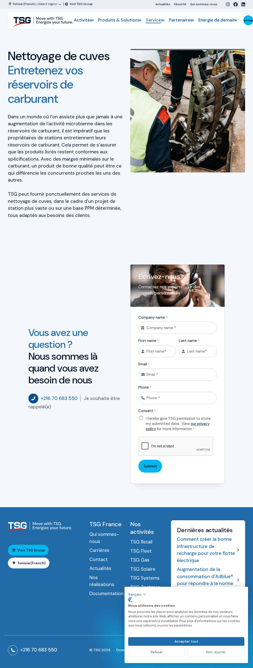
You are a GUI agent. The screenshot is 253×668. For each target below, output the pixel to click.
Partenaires (180, 20)
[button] (137, 594)
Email (143, 364)
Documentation (106, 593)
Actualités (162, 4)
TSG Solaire (142, 569)
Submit (150, 466)
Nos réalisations (101, 581)
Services (154, 20)
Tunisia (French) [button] (31, 563)
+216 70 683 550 (59, 398)
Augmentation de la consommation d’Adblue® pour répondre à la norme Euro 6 (205, 580)
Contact (98, 559)
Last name (189, 340)
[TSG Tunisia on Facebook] (234, 4)
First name (148, 340)
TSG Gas (139, 560)
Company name (153, 317)
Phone (144, 387)
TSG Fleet (141, 551)
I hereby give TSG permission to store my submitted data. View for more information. (178, 423)
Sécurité (180, 4)
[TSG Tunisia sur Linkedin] (241, 4)
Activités (83, 20)
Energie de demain (216, 20)
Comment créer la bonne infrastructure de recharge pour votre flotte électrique (206, 550)
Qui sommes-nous (203, 4)
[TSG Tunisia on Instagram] (226, 4)
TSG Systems (145, 578)
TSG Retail (141, 542)
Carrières (99, 550)
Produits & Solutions (119, 20)
